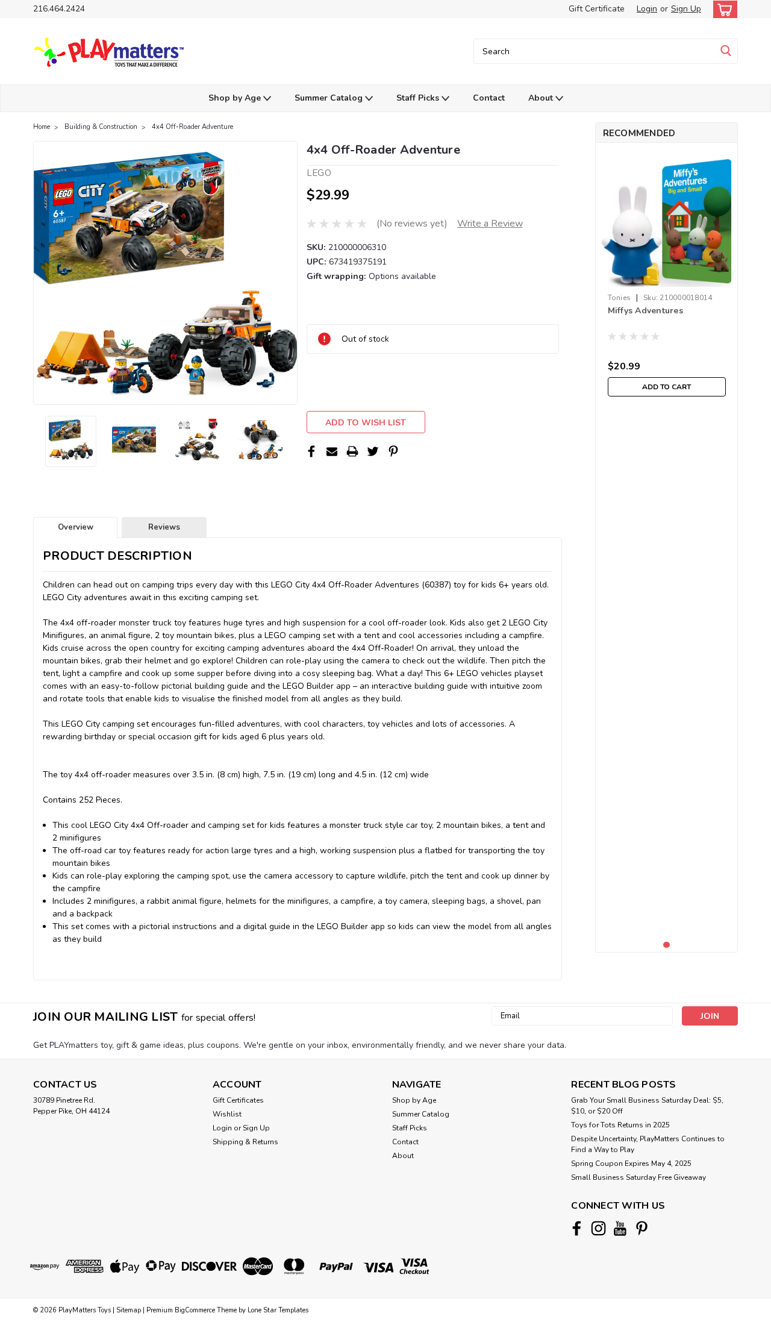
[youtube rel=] (620, 1228)
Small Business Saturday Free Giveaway (638, 1177)
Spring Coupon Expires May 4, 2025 (631, 1163)
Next (287, 273)
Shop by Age (235, 98)
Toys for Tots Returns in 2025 (620, 1125)
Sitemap (128, 1310)
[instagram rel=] (598, 1228)
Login (647, 8)
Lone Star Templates (278, 1310)
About (541, 98)
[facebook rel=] (576, 1228)
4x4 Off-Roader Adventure (192, 126)
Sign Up (686, 8)
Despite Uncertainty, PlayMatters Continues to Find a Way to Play (648, 1144)
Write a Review (490, 223)
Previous (43, 273)
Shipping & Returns (245, 1142)
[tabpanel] (667, 277)
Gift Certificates (238, 1100)
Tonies (619, 297)
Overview (75, 527)
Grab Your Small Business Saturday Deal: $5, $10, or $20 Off (647, 1105)
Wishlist (227, 1114)
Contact (489, 98)
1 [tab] (666, 945)
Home (41, 126)
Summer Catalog (330, 98)
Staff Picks (419, 98)
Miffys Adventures (645, 310)
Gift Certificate (597, 8)
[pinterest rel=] (641, 1228)
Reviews (164, 527)
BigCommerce (195, 1310)
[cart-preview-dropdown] (722, 9)
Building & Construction (100, 126)
